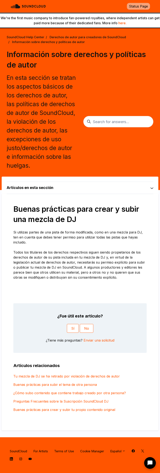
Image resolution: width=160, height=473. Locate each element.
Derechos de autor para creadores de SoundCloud (88, 37)
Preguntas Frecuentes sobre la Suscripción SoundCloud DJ (61, 401)
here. (122, 23)
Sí (72, 328)
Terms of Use (64, 451)
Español (116, 451)
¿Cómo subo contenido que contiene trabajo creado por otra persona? (69, 393)
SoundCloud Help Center (25, 37)
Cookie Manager (92, 451)
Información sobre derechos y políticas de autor (48, 42)
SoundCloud (18, 451)
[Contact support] (150, 463)
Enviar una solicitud (99, 340)
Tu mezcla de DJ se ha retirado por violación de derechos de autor (66, 376)
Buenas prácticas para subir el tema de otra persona (55, 384)
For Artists (40, 451)
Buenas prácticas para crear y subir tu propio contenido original (64, 410)
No (86, 328)
